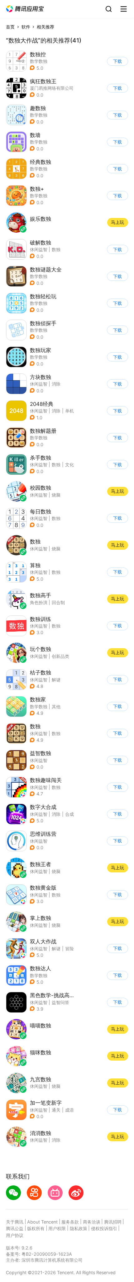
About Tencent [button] (42, 1221)
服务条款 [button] (70, 1221)
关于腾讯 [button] (14, 1221)
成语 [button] (69, 1110)
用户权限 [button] (57, 1228)
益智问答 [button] (60, 1002)
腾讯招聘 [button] (113, 1221)
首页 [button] (10, 26)
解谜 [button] (56, 679)
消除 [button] (56, 383)
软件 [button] (26, 26)
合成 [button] (69, 814)
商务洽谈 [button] (91, 1221)
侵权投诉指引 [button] (104, 1228)
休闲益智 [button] (38, 249)
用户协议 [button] (14, 1235)
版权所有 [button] (36, 1228)
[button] (25, 9)
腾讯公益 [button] (14, 1228)
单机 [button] (69, 410)
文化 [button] (69, 464)
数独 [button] (56, 249)
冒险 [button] (69, 948)
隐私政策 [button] (78, 1228)
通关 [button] (56, 1110)
